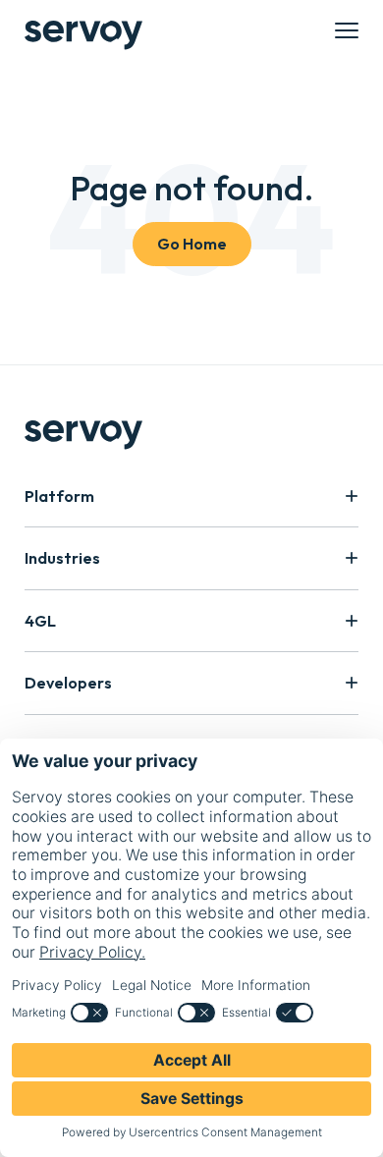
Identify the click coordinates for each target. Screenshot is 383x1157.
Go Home (192, 243)
